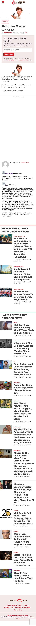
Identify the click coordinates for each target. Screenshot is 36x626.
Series (15, 322)
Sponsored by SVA (18, 266)
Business (16, 531)
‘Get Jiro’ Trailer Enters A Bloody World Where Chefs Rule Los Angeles (24, 329)
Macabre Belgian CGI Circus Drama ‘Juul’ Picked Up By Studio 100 (23, 558)
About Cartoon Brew (14, 605)
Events (5, 22)
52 (26, 33)
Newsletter (17, 570)
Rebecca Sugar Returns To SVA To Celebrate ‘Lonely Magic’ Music (23, 295)
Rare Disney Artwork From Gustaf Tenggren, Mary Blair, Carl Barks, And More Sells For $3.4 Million (23, 411)
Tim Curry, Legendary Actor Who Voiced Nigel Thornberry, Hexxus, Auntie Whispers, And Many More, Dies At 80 (24, 493)
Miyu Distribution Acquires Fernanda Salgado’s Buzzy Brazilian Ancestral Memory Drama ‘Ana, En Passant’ (23, 436)
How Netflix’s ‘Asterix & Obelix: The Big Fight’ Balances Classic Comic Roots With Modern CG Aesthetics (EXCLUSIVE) (23, 247)
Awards (16, 510)
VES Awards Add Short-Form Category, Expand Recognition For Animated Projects (23, 518)
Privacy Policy (12, 60)
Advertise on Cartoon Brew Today (18, 615)
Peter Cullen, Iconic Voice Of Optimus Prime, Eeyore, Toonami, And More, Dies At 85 (24, 369)
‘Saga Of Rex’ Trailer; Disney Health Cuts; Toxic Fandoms (23, 577)
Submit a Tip (8, 607)
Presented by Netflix (19, 236)
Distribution (17, 427)
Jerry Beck (8, 33)
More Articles (25, 162)
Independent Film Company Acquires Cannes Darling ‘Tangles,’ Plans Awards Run (23, 348)
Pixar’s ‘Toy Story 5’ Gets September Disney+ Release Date (23, 389)
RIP (14, 361)
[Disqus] (18, 193)
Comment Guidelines (22, 607)
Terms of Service (23, 60)
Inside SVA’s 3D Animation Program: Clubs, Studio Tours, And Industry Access (23, 274)
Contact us (18, 610)
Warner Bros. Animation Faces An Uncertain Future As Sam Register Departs (22, 539)
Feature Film (17, 382)
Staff (25, 605)
